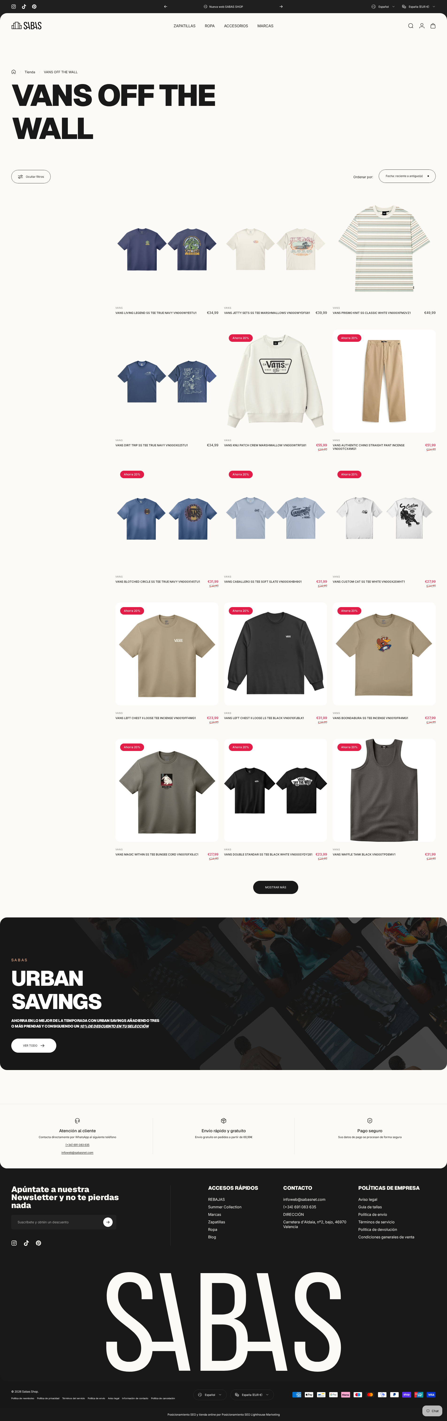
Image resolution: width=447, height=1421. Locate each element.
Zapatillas (216, 1222)
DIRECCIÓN (293, 1214)
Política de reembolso (22, 1398)
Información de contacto (135, 1398)
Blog (212, 1237)
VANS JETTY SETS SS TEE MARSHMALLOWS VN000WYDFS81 (267, 313)
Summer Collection (224, 1207)
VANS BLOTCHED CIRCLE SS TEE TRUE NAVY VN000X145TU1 (157, 581)
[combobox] (383, 6)
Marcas (214, 1214)
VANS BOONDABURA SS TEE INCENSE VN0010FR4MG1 (370, 718)
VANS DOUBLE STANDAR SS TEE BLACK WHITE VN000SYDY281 (268, 854)
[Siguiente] (281, 6)
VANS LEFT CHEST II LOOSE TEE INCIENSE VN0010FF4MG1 (155, 718)
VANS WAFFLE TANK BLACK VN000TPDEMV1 (364, 854)
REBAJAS (216, 1199)
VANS (119, 307)
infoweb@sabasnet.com (77, 1152)
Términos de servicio (376, 1222)
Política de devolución (377, 1229)
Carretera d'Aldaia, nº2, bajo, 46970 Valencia (314, 1224)
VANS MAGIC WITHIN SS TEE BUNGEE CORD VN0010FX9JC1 (156, 854)
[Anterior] (165, 6)
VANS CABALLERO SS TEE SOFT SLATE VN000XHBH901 (263, 581)
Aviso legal (367, 1199)
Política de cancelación (163, 1398)
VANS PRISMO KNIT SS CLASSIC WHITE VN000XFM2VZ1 (372, 313)
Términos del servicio (73, 1398)
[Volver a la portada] (13, 71)
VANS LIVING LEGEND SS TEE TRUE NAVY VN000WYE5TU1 (155, 313)
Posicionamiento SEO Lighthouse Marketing (251, 1414)
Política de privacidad (48, 1398)
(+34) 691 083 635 (77, 1145)
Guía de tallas (370, 1207)
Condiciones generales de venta (386, 1237)
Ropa (212, 1229)
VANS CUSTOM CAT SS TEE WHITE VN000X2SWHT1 (369, 581)
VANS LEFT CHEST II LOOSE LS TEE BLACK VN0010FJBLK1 (264, 718)
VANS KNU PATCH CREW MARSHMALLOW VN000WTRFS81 (265, 445)
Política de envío (372, 1214)
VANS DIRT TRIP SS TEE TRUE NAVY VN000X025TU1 (151, 445)
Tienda (30, 72)
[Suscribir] (108, 1222)
